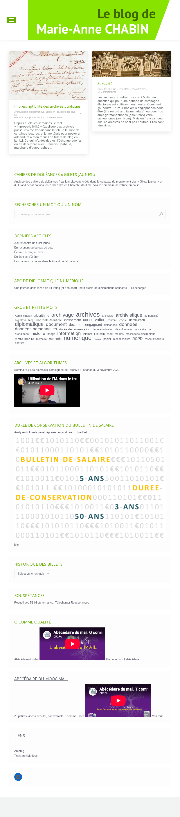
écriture (19, 343)
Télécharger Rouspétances (72, 602)
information (69, 333)
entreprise (140, 329)
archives (88, 314)
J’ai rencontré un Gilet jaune (32, 243)
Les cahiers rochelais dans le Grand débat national (46, 261)
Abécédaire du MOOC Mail (41, 678)
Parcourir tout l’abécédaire (122, 659)
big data (20, 320)
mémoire (41, 338)
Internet (87, 333)
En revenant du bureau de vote (33, 247)
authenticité (151, 315)
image (51, 334)
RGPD (137, 338)
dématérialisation (103, 329)
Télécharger (138, 288)
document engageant (85, 324)
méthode (55, 339)
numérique (78, 338)
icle (16, 544)
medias (119, 333)
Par (19, 117)
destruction (137, 320)
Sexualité (104, 83)
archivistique (129, 315)
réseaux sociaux (154, 338)
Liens (19, 735)
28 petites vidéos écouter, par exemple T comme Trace (49, 716)
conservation (94, 319)
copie (123, 320)
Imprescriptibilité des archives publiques (47, 106)
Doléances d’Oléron (26, 256)
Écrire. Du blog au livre (28, 252)
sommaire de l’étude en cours (121, 185)
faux (151, 329)
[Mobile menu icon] (11, 20)
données (128, 324)
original (97, 339)
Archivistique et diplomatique (29, 111)
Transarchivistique (26, 755)
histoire (38, 333)
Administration (23, 315)
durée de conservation (74, 329)
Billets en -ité (52, 111)
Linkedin (99, 334)
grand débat (22, 333)
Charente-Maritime (49, 320)
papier (107, 339)
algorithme (41, 315)
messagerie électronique (140, 333)
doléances (110, 325)
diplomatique (29, 324)
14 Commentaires (106, 92)
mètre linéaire (24, 339)
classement (72, 320)
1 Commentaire (53, 117)
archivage (62, 315)
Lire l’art (82, 432)
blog (31, 320)
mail (110, 334)
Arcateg (19, 751)
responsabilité (121, 338)
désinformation (124, 329)
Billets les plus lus (106, 89)
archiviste (107, 315)
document (56, 324)
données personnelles (36, 329)
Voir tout (157, 716)
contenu (112, 320)
